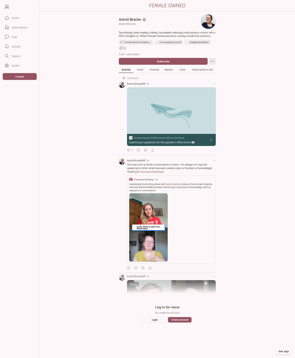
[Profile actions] (212, 61)
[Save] (211, 140)
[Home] (7, 7)
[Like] (128, 268)
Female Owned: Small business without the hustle (159, 137)
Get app (284, 351)
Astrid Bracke (135, 83)
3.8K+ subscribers (129, 54)
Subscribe (163, 61)
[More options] (214, 83)
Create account (179, 319)
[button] (20, 18)
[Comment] (138, 150)
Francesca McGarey (151, 171)
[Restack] (145, 150)
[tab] (126, 69)
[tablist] (167, 69)
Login (155, 319)
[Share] (153, 150)
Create (19, 76)
